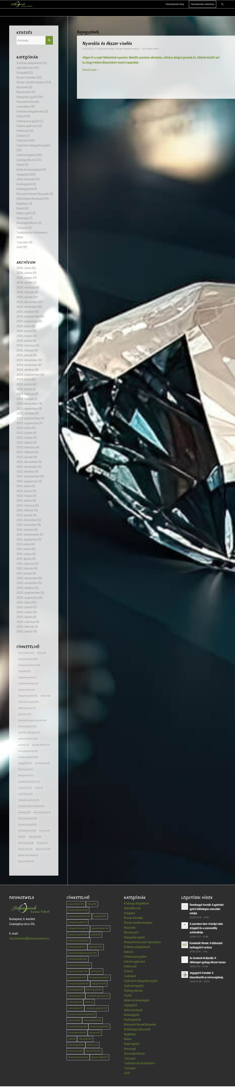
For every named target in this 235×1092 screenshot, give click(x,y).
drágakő (24, 671)
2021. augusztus (27, 539)
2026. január (25, 297)
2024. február (25, 399)
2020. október (26, 588)
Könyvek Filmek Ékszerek (33, 194)
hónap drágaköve (28, 757)
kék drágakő (25, 769)
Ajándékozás (25, 68)
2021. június (24, 549)
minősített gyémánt (29, 781)
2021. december (27, 520)
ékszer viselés (26, 861)
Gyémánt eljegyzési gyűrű (33, 145)
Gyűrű (20, 165)
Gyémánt (23, 140)
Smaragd (22, 218)
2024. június (24, 384)
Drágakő (22, 73)
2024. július (24, 379)
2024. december (27, 360)
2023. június (24, 433)
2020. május (24, 612)
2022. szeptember (28, 476)
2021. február (25, 568)
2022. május (24, 496)
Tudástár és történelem (32, 233)
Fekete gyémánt (27, 126)
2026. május (24, 278)
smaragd (24, 812)
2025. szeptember (28, 316)
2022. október (25, 471)
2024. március (26, 394)
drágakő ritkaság (28, 683)
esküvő (45, 695)
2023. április (24, 442)
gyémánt (24, 714)
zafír (21, 836)
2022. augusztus (27, 481)
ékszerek (22, 87)
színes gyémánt (27, 830)
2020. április (24, 617)
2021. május (24, 554)
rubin (39, 787)
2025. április (24, 341)
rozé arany (25, 787)
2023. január (25, 457)
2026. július (24, 268)
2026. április (24, 282)
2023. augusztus (27, 423)
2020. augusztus (27, 598)
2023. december (27, 404)
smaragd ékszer (27, 818)
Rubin (20, 208)
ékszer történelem (28, 855)
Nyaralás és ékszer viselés (107, 43)
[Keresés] (222, 4)
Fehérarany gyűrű (28, 121)
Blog (41, 653)
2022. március (26, 505)
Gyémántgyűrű (26, 155)
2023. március (26, 447)
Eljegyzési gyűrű (27, 97)
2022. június (24, 491)
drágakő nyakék (27, 677)
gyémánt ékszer (27, 738)
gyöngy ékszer (41, 744)
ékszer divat (25, 849)
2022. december (27, 462)
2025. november (27, 307)
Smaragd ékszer (27, 223)
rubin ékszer (25, 794)
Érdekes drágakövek (30, 111)
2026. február (25, 292)
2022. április (24, 500)
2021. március (25, 564)
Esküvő (21, 116)
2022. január (24, 515)
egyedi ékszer (26, 689)
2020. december (27, 578)
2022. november (27, 467)
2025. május (24, 336)
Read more (89, 70)
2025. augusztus (27, 321)
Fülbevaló (23, 131)
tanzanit (44, 830)
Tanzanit (22, 228)
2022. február (25, 510)
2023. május (24, 438)
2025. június (24, 331)
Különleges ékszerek (30, 199)
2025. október (25, 312)
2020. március (26, 622)
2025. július (24, 326)
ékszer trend (43, 849)
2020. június (24, 607)
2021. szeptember (28, 534)
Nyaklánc (23, 204)
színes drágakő (27, 824)
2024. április (24, 389)
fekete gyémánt (27, 708)
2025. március (26, 345)
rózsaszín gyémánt (28, 800)
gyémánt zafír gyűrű (29, 732)
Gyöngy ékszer (26, 160)
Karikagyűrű (24, 184)
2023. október (26, 413)
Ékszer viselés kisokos (128, 48)
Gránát (21, 136)
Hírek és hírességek (29, 170)
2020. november (27, 583)
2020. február (25, 627)
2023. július (24, 428)
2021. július (23, 544)
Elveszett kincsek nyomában (142, 942)
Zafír (20, 247)
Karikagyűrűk (25, 189)
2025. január (24, 355)
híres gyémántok (28, 751)
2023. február (25, 452)
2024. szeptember (28, 375)
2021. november (27, 525)
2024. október (25, 370)
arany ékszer (26, 653)
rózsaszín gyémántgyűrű (31, 806)
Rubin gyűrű (24, 213)
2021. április (24, 559)
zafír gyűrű (35, 836)
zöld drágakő (26, 843)
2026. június (24, 273)
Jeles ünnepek (26, 179)
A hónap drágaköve (29, 63)
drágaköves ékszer (29, 665)
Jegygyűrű (23, 174)
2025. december (27, 302)
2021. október (25, 530)
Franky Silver (152, 48)
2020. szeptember (28, 593)
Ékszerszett (24, 92)
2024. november (27, 365)
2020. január (25, 631)
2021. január (24, 573)
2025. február (25, 350)
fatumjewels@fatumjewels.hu (29, 938)
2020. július (24, 602)
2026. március (26, 287)
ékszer (42, 843)
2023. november (27, 409)
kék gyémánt (25, 775)
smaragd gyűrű (42, 812)
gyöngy (23, 744)
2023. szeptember (28, 418)
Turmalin (22, 242)
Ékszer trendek (107, 48)
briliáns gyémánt (27, 659)
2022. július (24, 486)
